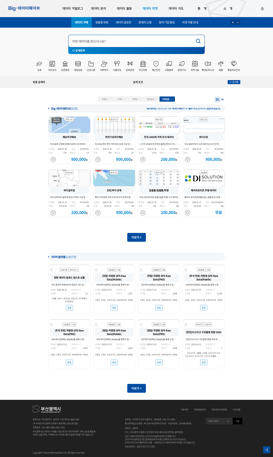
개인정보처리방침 (219, 409)
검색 (199, 41)
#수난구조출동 (210, 356)
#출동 (199, 353)
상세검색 (80, 50)
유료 (69, 307)
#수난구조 (191, 353)
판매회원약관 (200, 409)
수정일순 (165, 99)
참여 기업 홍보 (167, 22)
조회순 (104, 99)
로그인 (262, 8)
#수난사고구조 (214, 353)
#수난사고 (189, 356)
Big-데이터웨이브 (24, 8)
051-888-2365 (73, 419)
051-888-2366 (48, 427)
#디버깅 (66, 298)
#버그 (60, 298)
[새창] (46, 410)
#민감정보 (69, 301)
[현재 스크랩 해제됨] (51, 270)
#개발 (54, 298)
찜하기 (53, 159)
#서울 (204, 353)
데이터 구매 (81, 22)
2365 (57, 427)
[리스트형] (222, 99)
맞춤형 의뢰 (101, 22)
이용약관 (184, 409)
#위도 (103, 299)
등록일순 (150, 99)
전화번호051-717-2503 (164, 419)
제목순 (135, 99)
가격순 (119, 99)
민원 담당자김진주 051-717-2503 (140, 446)
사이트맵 (236, 409)
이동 (237, 421)
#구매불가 (83, 298)
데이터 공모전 (123, 22)
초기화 (235, 82)
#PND (130, 299)
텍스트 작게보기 (238, 22)
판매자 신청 (144, 22)
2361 (62, 427)
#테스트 (74, 298)
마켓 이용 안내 (190, 22)
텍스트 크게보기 (232, 22)
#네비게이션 (121, 299)
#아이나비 (111, 299)
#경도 (97, 299)
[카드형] (217, 99)
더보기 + (137, 237)
